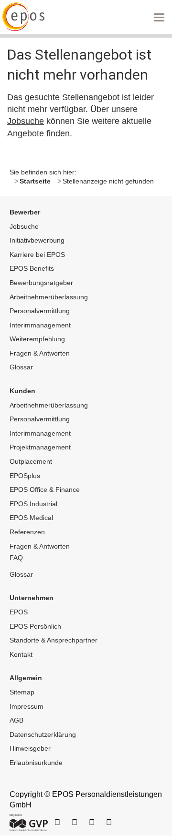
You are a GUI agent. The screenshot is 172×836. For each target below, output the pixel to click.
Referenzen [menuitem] (27, 532)
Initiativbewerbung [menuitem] (37, 240)
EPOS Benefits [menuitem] (32, 268)
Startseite (35, 181)
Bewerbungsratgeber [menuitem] (41, 282)
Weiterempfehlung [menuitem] (37, 339)
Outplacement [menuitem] (31, 461)
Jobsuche (25, 121)
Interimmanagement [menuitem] (40, 325)
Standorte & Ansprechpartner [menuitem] (53, 640)
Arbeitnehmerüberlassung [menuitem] (49, 297)
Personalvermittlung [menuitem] (40, 311)
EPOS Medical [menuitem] (31, 517)
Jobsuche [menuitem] (24, 226)
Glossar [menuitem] (21, 367)
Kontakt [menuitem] (21, 654)
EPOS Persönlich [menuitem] (35, 626)
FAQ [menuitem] (16, 557)
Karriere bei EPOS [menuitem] (37, 254)
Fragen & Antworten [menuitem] (40, 353)
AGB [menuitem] (16, 720)
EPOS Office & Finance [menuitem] (45, 489)
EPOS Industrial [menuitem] (33, 504)
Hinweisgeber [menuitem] (30, 748)
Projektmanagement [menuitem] (40, 447)
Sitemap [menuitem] (22, 692)
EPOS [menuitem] (19, 612)
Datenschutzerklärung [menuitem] (43, 734)
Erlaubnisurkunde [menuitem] (36, 762)
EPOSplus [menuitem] (25, 475)
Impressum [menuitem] (26, 706)
